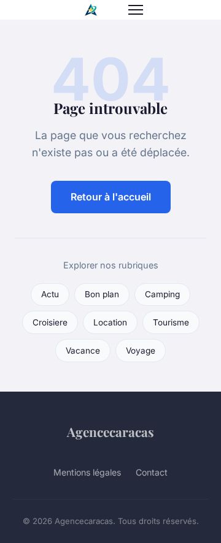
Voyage (140, 350)
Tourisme (171, 322)
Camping (162, 294)
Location (110, 322)
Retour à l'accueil (111, 197)
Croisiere (50, 322)
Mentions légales (87, 472)
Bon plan (102, 294)
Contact (152, 472)
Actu (50, 294)
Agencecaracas (110, 431)
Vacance (83, 350)
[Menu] (135, 10)
